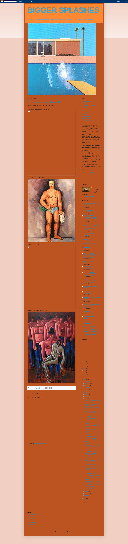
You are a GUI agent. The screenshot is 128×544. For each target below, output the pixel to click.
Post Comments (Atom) (40, 443)
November (87, 383)
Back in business (89, 488)
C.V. (85, 279)
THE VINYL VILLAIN (89, 314)
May (86, 396)
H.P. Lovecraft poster (90, 451)
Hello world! (86, 211)
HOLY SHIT (86, 107)
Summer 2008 (87, 300)
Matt (94, 187)
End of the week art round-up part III (43, 102)
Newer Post (31, 441)
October (87, 385)
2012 (84, 377)
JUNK (84, 111)
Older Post (73, 441)
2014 (84, 372)
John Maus (86, 109)
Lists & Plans (87, 261)
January (87, 495)
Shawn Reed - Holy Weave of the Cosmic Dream (92, 461)
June (86, 394)
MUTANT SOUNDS (89, 215)
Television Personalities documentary (91, 405)
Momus (85, 114)
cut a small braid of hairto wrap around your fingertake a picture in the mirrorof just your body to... (91, 242)
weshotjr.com (87, 311)
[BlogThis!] (46, 388)
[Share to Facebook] (50, 388)
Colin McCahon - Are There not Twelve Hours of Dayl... (92, 472)
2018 (84, 364)
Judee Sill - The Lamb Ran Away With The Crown (91, 446)
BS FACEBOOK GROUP (88, 172)
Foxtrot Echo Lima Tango (89, 105)
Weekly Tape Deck (88, 120)
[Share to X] (48, 388)
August (87, 390)
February (87, 493)
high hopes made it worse (89, 262)
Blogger (71, 532)
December (87, 381)
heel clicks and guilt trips (90, 329)
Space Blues (87, 321)
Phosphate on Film (89, 253)
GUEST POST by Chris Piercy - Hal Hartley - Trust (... (92, 439)
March (86, 491)
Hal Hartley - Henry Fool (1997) (93, 466)
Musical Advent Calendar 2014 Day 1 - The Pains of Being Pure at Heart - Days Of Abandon (92, 256)
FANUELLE (86, 103)
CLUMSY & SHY (88, 267)
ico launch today (87, 235)
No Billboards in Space (90, 464)
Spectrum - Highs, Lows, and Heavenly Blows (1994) (92, 415)
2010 (84, 498)
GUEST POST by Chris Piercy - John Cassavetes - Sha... (92, 454)
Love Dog (85, 113)
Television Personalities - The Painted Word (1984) (92, 401)
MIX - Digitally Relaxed (90, 429)
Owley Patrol (86, 116)
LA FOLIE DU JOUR (89, 272)
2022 (84, 361)
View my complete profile (88, 196)
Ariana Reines (87, 101)
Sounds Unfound (88, 210)
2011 (84, 379)
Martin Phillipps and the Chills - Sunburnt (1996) (92, 485)
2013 (84, 375)
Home (52, 441)
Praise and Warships (89, 326)
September (88, 387)
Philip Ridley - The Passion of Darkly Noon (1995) (92, 412)
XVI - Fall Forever (88, 293)
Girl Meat (86, 239)
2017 (84, 366)
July (86, 392)
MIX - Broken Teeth (89, 449)
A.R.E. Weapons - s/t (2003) (92, 475)
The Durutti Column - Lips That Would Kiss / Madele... (92, 435)
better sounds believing (90, 203)
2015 (84, 370)
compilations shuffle (88, 268)
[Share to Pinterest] (51, 388)
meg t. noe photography (90, 334)
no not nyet (87, 247)
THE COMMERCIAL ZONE (90, 332)
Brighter (85, 307)
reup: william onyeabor (89, 249)
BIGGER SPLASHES (63, 10)
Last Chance (87, 287)
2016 (84, 368)
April (86, 398)
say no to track (88, 291)
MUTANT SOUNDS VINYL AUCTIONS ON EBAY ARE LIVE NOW (91, 219)
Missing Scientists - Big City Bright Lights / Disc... (92, 419)
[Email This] (44, 388)
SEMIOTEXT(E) (87, 118)
